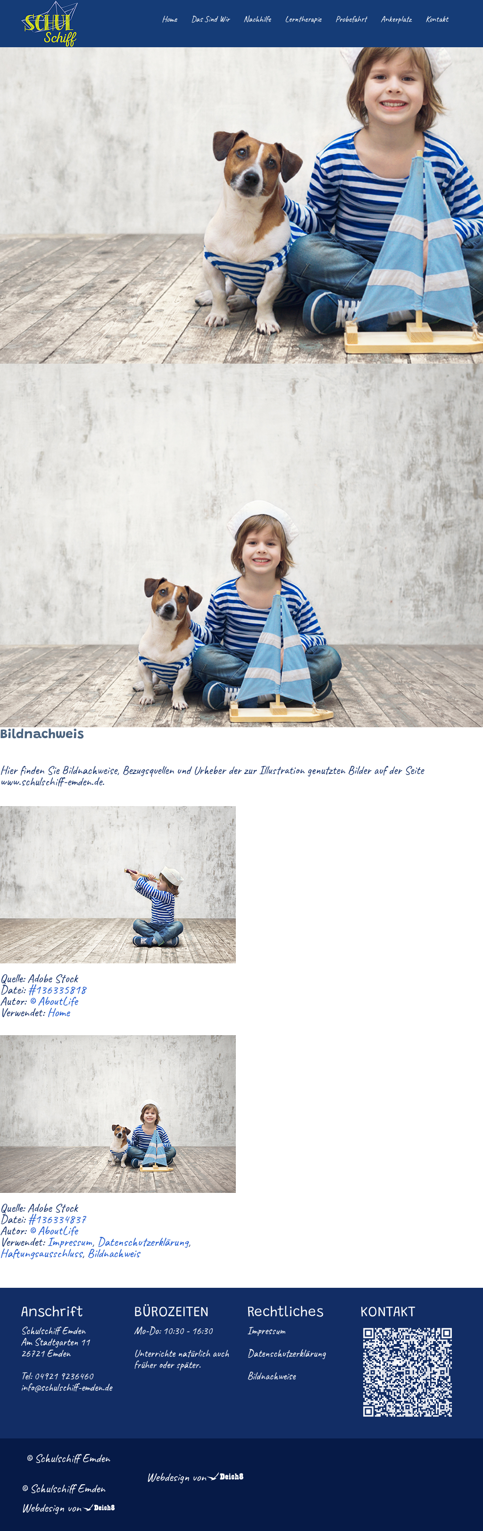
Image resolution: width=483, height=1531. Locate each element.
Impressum (69, 1242)
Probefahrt (350, 19)
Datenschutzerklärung (142, 1242)
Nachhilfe (257, 19)
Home (169, 19)
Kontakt (436, 19)
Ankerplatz (396, 19)
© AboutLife (53, 1001)
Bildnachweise (271, 1376)
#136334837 (57, 1219)
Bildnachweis (113, 1253)
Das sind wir (210, 19)
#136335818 (57, 989)
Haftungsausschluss (41, 1253)
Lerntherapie (303, 19)
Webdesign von (176, 1477)
